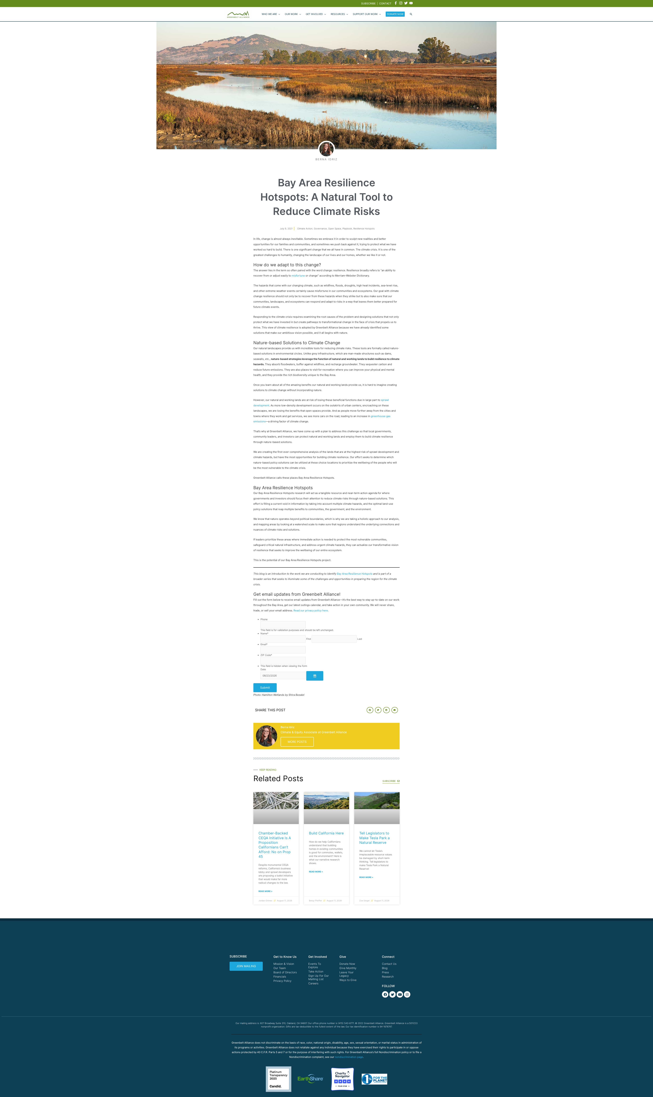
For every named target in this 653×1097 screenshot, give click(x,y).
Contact (385, 3)
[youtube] (411, 3)
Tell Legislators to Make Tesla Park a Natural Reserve (374, 838)
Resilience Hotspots (364, 228)
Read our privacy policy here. (311, 610)
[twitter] (406, 3)
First (308, 638)
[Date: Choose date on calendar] (314, 676)
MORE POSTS (297, 741)
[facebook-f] (396, 3)
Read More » (265, 891)
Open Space (334, 228)
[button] (411, 14)
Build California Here (326, 833)
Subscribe (368, 3)
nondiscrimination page (349, 1057)
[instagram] (401, 3)
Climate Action (305, 228)
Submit (265, 687)
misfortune (298, 275)
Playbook (347, 228)
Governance (320, 228)
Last (359, 638)
